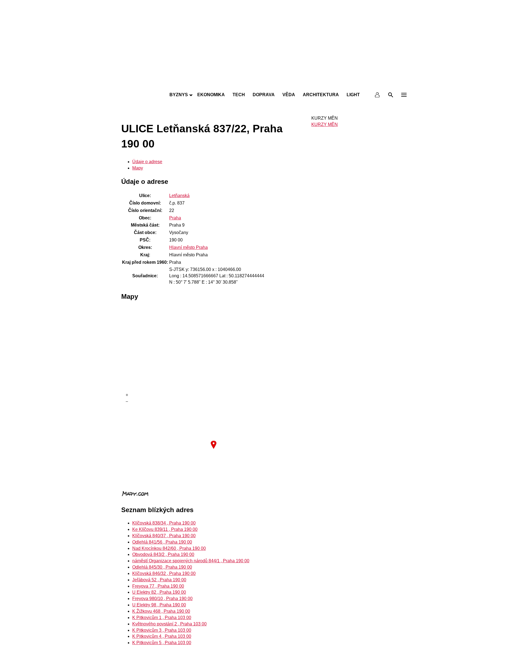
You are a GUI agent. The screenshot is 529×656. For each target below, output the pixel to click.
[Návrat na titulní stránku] (264, 83)
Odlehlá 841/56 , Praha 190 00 (162, 542)
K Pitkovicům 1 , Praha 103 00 (161, 617)
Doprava (264, 94)
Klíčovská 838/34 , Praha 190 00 (164, 523)
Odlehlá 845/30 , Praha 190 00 (162, 567)
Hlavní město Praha (188, 247)
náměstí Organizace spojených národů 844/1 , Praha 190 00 (190, 560)
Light (353, 94)
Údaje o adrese (147, 161)
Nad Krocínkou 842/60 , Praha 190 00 (169, 548)
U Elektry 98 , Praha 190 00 (159, 605)
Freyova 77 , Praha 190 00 (158, 586)
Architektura (321, 94)
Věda (288, 94)
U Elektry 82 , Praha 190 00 (159, 592)
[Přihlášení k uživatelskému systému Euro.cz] (377, 94)
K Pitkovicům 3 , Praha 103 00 (161, 630)
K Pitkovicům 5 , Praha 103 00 (161, 642)
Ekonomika (211, 94)
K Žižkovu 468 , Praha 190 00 (161, 611)
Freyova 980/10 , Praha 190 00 (162, 598)
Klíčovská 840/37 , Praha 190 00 (164, 535)
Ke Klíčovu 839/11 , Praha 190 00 (165, 529)
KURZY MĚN (324, 124)
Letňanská (179, 195)
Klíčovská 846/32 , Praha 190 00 (164, 573)
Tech (239, 94)
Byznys (178, 94)
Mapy (137, 168)
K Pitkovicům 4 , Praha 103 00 (161, 636)
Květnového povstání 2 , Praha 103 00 (169, 624)
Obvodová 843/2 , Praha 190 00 (163, 554)
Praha (175, 218)
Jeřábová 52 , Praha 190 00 (159, 579)
